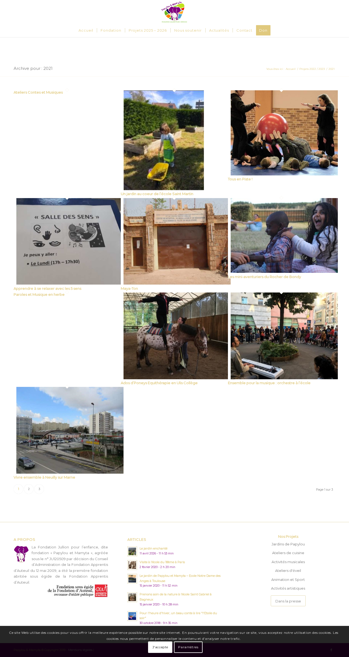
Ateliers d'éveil (288, 570)
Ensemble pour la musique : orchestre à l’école (269, 383)
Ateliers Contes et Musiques (38, 92)
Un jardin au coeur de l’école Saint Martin (157, 194)
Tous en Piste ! (240, 179)
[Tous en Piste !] (284, 174)
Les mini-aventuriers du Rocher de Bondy (264, 276)
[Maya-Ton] (177, 283)
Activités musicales (288, 562)
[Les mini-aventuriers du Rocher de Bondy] (284, 271)
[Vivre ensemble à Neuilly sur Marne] (70, 472)
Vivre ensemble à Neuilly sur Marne (44, 477)
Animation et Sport (288, 579)
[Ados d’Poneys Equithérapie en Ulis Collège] (177, 378)
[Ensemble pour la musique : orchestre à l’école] (284, 378)
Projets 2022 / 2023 (312, 69)
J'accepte (160, 647)
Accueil (291, 69)
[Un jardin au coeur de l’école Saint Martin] (164, 189)
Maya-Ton (129, 288)
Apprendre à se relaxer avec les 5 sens (47, 288)
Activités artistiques (288, 588)
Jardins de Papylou (288, 544)
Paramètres (188, 647)
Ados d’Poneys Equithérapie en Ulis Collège (159, 383)
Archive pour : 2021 (33, 68)
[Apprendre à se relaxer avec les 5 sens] (70, 283)
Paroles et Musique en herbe (39, 294)
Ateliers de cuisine (288, 553)
